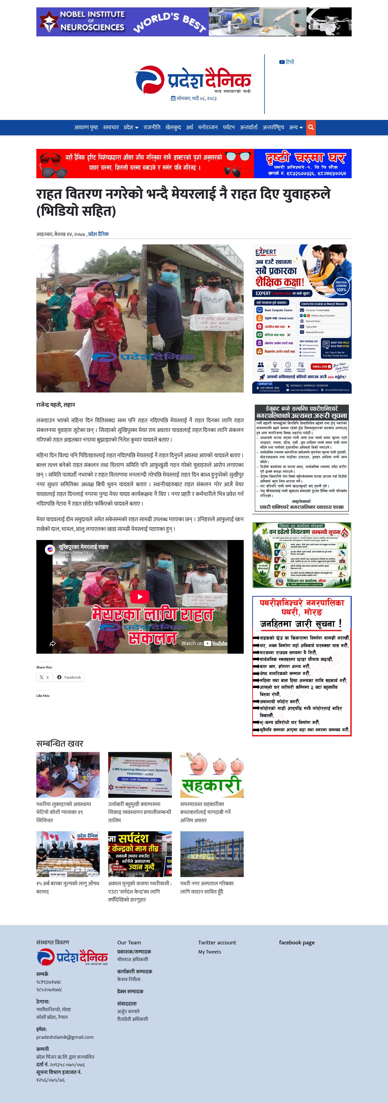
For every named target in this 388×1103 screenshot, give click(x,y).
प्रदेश (128, 127)
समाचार (111, 127)
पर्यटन (229, 127)
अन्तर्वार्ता (249, 127)
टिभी (289, 62)
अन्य (293, 127)
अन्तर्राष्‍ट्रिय (273, 127)
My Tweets (209, 952)
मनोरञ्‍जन (208, 127)
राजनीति (152, 127)
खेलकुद (173, 127)
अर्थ (189, 127)
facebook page (297, 943)
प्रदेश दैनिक (98, 234)
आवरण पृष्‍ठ (86, 127)
